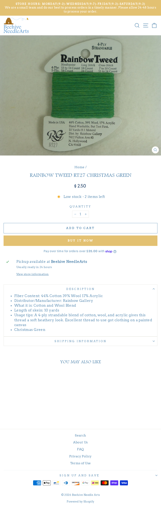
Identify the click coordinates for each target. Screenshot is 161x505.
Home (79, 167)
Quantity (80, 206)
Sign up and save (79, 475)
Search (80, 435)
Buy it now (80, 240)
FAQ (80, 449)
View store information (32, 274)
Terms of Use (80, 463)
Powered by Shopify (80, 501)
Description (80, 289)
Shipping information (80, 341)
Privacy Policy (80, 456)
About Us (80, 442)
